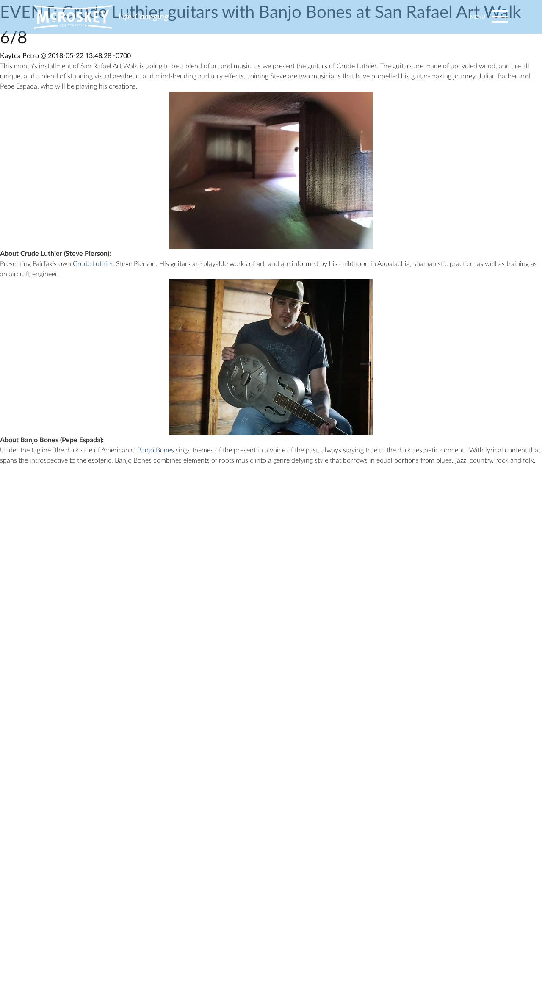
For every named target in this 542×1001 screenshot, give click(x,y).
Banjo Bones (155, 450)
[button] (487, 17)
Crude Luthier (93, 264)
